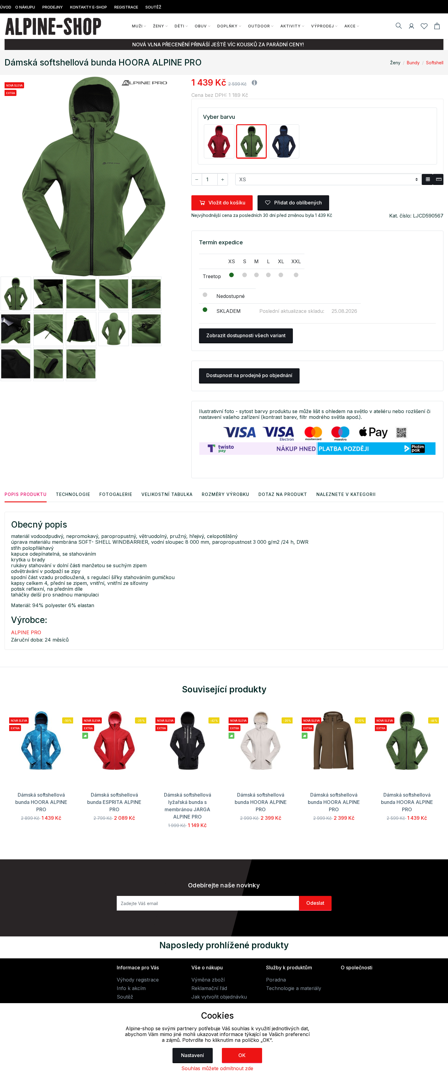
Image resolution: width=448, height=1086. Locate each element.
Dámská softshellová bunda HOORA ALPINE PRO (41, 802)
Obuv (201, 26)
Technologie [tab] (73, 494)
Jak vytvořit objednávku (219, 997)
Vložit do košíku (226, 203)
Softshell (434, 62)
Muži (137, 26)
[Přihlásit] (411, 27)
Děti (179, 26)
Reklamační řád (209, 988)
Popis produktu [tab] (26, 494)
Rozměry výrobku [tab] (225, 494)
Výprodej (322, 26)
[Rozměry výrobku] (438, 179)
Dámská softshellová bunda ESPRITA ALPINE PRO (114, 802)
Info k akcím (131, 988)
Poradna (276, 980)
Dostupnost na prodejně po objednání (249, 375)
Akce (350, 26)
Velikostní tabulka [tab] (167, 494)
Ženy (158, 26)
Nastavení (192, 1055)
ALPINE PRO (26, 632)
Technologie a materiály (293, 988)
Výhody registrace (138, 980)
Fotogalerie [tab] (115, 494)
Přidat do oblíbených (297, 203)
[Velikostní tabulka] (427, 179)
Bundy (413, 62)
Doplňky (227, 26)
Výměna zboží (208, 980)
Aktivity (290, 26)
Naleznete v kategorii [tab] (346, 494)
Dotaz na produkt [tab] (282, 494)
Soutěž (125, 997)
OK (242, 1055)
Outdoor (259, 26)
